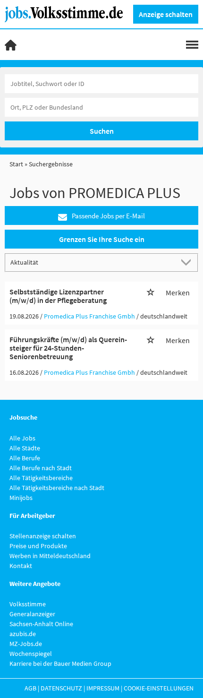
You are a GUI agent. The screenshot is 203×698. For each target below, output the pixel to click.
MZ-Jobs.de (25, 643)
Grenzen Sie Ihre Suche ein (101, 239)
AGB (30, 688)
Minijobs (21, 497)
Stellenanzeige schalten (42, 536)
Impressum (102, 688)
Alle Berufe (24, 458)
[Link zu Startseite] (67, 13)
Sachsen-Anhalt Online (41, 624)
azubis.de (22, 633)
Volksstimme (27, 604)
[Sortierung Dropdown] (187, 262)
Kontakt (20, 565)
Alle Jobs (22, 438)
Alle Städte (24, 448)
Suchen (102, 131)
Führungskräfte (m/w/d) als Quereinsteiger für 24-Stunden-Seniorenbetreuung (68, 348)
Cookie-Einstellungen (159, 688)
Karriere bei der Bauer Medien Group (60, 663)
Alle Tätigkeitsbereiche (41, 478)
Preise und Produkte (38, 546)
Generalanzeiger (32, 614)
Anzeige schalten (166, 14)
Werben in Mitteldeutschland (50, 556)
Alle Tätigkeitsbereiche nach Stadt (56, 487)
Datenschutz (61, 688)
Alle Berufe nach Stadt (40, 468)
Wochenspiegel (30, 653)
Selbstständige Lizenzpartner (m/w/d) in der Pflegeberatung (58, 296)
